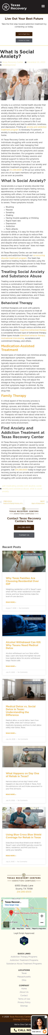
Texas (24, 973)
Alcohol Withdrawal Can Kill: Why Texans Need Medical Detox (23, 645)
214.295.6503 (15, 170)
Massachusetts (24, 977)
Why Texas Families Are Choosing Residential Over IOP (22, 581)
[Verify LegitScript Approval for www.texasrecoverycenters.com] (24, 945)
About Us (24, 992)
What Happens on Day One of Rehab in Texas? (22, 775)
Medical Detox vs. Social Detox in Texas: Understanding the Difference (21, 711)
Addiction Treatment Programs (24, 960)
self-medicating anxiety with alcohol (18, 486)
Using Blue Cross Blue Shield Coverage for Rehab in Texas (23, 836)
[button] (43, 6)
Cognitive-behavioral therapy (33, 330)
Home (24, 989)
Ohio (24, 980)
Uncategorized (9, 65)
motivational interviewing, (13, 338)
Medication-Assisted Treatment (17, 348)
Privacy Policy (24, 1002)
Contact (24, 995)
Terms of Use (24, 999)
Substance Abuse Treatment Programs (24, 964)
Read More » (11, 602)
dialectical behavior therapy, (32, 335)
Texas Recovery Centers (20, 1017)
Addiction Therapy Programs (24, 957)
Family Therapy (13, 396)
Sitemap (24, 1006)
